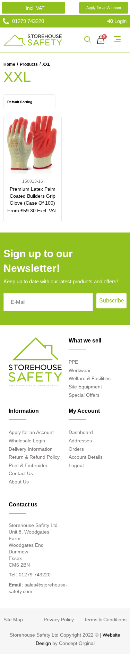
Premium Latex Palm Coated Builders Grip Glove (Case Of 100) (32, 196)
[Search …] (87, 40)
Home (9, 64)
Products (29, 64)
